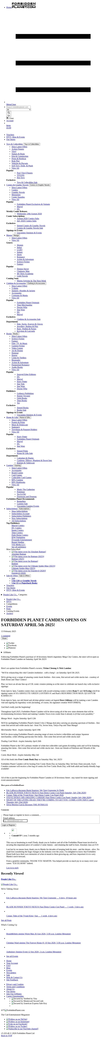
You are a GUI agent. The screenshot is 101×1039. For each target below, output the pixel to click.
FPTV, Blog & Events (15, 137)
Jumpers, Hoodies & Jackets (23, 291)
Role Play (16, 161)
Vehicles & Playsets (20, 163)
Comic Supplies (18, 197)
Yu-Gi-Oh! (21, 494)
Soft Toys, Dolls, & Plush (22, 166)
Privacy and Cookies (15, 984)
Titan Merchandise (24, 305)
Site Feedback (12, 980)
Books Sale (21, 410)
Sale (13, 578)
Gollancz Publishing (25, 393)
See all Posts (6, 920)
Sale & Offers (12, 576)
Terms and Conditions (15, 987)
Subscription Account (20, 513)
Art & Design (17, 350)
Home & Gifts (12, 417)
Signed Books (23, 408)
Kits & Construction (20, 156)
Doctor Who (22, 307)
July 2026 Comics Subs (26, 221)
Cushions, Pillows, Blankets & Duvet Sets (34, 460)
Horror (14, 355)
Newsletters (11, 973)
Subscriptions (11, 508)
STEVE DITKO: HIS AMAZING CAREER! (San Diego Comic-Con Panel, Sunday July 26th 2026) (48, 797)
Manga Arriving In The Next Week (31, 281)
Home (8, 961)
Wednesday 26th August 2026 (29, 214)
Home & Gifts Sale (25, 453)
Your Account (12, 963)
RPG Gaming (17, 480)
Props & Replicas (19, 158)
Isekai (19, 247)
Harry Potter (22, 381)
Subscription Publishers (21, 516)
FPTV (9, 601)
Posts (8, 609)
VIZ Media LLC (19, 544)
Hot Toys (21, 178)
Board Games (17, 473)
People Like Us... (10, 595)
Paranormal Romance (20, 365)
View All (15, 168)
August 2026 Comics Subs (28, 218)
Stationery (16, 427)
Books (9, 334)
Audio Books (17, 367)
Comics (15, 190)
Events (9, 606)
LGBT (19, 250)
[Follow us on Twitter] (16, 1026)
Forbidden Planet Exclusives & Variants (33, 204)
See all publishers (19, 547)
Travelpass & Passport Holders (24, 429)
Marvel (20, 206)
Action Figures (18, 149)
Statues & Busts (18, 154)
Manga (9, 235)
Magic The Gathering (26, 489)
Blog (8, 968)
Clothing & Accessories (16, 283)
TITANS (20, 175)
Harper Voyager (23, 396)
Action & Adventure (25, 259)
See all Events (12, 956)
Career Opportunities (15, 996)
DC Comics (16, 528)
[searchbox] (18, 107)
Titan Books (22, 400)
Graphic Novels (18, 192)
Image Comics (18, 530)
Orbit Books (22, 398)
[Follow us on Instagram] (17, 1021)
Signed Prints (22, 451)
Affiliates (7, 652)
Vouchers (10, 135)
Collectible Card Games (21, 477)
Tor (18, 403)
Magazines (16, 195)
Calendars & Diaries (25, 458)
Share (4, 638)
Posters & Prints (18, 422)
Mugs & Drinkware (20, 425)
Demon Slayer (23, 269)
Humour (15, 353)
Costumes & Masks (20, 295)
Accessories (16, 293)
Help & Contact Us (14, 977)
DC (18, 209)
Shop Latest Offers (19, 147)
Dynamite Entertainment (22, 540)
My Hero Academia (25, 274)
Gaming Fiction (18, 346)
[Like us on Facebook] (16, 1024)
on (24, 581)
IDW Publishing (18, 537)
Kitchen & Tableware (26, 463)
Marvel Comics (18, 525)
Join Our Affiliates (14, 994)
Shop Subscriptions (20, 511)
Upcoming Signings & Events (29, 233)
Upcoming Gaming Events (28, 506)
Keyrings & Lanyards (26, 331)
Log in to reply (12, 868)
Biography (16, 360)
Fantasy (20, 264)
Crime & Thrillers (19, 358)
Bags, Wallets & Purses (26, 329)
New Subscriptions (19, 518)
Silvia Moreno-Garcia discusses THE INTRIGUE (27, 805)
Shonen (20, 245)
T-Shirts (15, 288)
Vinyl (14, 151)
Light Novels (22, 276)
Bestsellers (21, 501)
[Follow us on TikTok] (16, 1019)
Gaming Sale (22, 504)
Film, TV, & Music (19, 343)
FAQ (8, 965)
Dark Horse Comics (20, 535)
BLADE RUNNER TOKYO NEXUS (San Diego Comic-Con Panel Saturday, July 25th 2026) (46, 793)
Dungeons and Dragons (27, 496)
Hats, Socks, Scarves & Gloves (30, 324)
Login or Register (8, 825)
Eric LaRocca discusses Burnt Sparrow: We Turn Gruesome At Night (35, 790)
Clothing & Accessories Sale (29, 319)
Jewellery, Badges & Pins (27, 326)
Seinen (19, 252)
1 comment (5, 636)
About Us (10, 989)
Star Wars (21, 310)
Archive (9, 613)
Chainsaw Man (23, 271)
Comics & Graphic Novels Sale (30, 228)
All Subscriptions (19, 521)
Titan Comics (17, 533)
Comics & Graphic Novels (17, 185)
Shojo (19, 254)
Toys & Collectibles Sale (27, 182)
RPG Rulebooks (18, 482)
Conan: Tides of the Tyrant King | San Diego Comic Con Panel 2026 (35, 795)
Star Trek (20, 384)
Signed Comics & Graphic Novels (31, 226)
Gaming (9, 465)
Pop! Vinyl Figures (25, 173)
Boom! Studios (18, 542)
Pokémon (21, 492)
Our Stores (10, 139)
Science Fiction (23, 262)
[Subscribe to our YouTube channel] (22, 1029)
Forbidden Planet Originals (28, 302)
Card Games (17, 475)
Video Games (17, 348)
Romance (21, 257)
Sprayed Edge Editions (26, 374)
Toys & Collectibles (14, 144)
